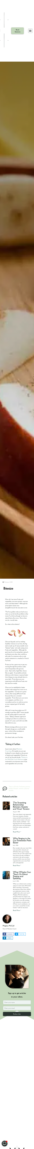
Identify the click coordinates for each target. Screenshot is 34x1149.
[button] (30, 31)
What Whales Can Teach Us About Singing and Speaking (22, 875)
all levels (15, 786)
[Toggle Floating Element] (4, 1143)
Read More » (17, 832)
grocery (27, 786)
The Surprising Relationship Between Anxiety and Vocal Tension (21, 805)
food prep (22, 786)
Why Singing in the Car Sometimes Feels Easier (22, 840)
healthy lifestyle (13, 788)
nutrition (21, 788)
